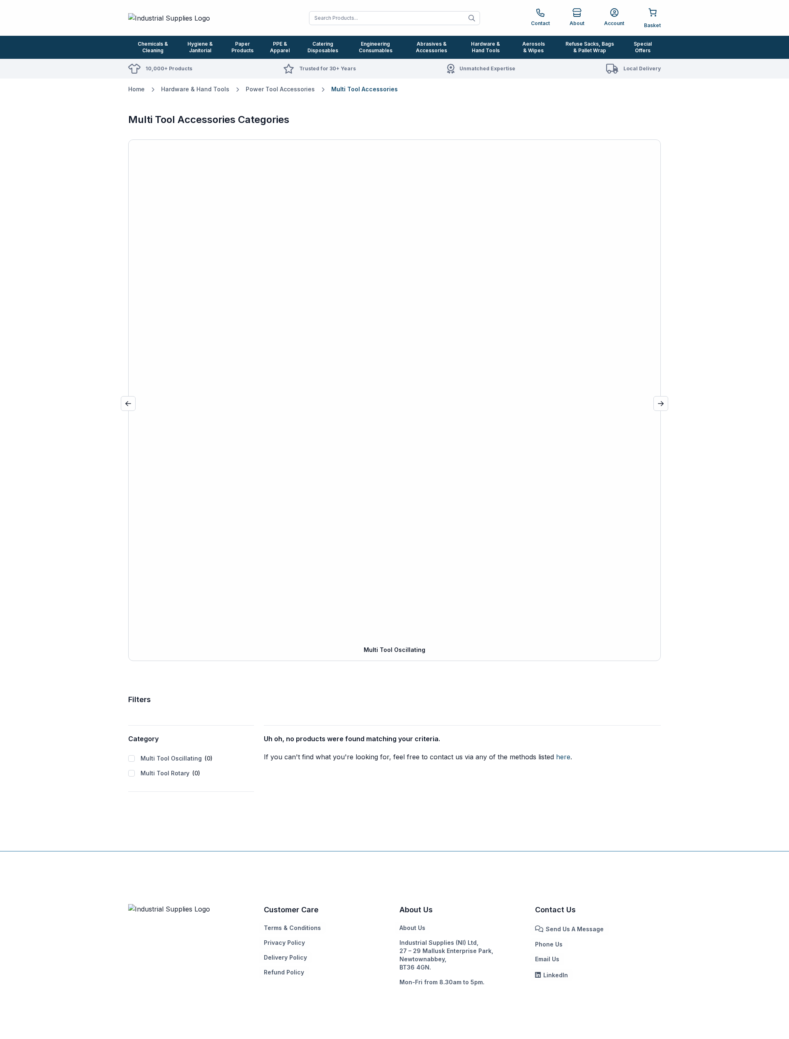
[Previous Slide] (128, 403)
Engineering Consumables (375, 47)
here (563, 757)
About (577, 23)
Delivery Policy (285, 957)
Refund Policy (284, 972)
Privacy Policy (284, 942)
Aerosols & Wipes (533, 47)
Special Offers (643, 47)
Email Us (547, 959)
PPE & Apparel (280, 47)
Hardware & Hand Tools (485, 47)
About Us (412, 927)
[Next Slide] (660, 403)
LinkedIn (555, 975)
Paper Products (242, 47)
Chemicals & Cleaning (153, 47)
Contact (540, 23)
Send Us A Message (575, 928)
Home (136, 89)
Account (614, 23)
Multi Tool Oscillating (176, 758)
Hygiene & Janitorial (200, 47)
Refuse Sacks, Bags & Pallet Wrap (589, 47)
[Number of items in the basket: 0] (652, 17)
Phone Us (549, 944)
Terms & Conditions (292, 927)
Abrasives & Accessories (431, 47)
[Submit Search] (471, 18)
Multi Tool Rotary (170, 773)
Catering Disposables (322, 47)
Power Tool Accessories (280, 89)
